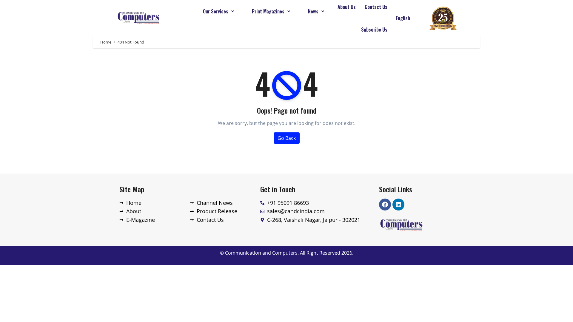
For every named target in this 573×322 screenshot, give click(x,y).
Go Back (287, 138)
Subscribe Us (374, 29)
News (313, 11)
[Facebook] (385, 204)
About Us (347, 6)
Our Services (215, 11)
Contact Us (376, 6)
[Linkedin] (398, 204)
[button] (218, 11)
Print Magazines (268, 11)
